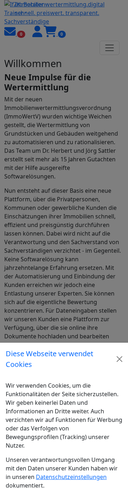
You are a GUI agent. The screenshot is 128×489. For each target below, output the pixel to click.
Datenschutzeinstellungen (71, 477)
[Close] (119, 359)
